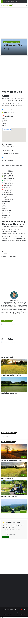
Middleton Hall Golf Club (11, 375)
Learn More (5, 536)
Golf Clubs (17, 42)
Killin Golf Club (7, 339)
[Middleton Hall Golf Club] (14, 366)
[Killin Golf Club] (14, 330)
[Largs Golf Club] (14, 348)
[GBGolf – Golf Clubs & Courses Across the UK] (8, 5)
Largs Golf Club (7, 357)
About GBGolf (10, 614)
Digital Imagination (17, 611)
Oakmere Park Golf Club (8, 515)
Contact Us (15, 614)
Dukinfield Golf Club (9, 393)
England (11, 42)
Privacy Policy (22, 614)
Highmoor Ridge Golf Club (9, 496)
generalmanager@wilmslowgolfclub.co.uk (12, 165)
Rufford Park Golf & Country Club (11, 460)
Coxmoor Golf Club (7, 1)
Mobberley (4, 253)
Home (4, 614)
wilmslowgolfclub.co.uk (13, 153)
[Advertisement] (14, 23)
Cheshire (6, 42)
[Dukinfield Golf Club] (14, 384)
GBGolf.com (14, 300)
